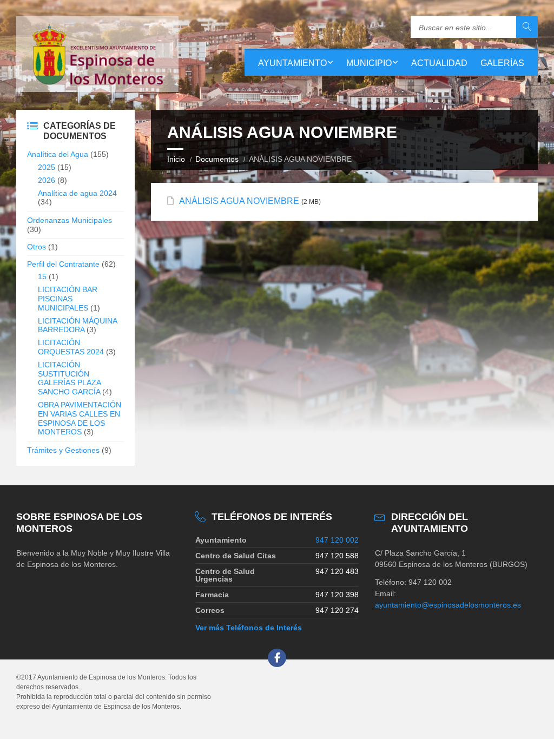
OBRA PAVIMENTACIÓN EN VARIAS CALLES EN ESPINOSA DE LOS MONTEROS (79, 418)
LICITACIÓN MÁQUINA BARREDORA (77, 325)
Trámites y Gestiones (63, 450)
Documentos (217, 159)
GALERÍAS (502, 63)
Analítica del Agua (57, 154)
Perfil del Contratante (63, 264)
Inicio (176, 159)
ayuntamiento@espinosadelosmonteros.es (448, 605)
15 (42, 276)
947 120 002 (337, 540)
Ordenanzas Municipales (69, 220)
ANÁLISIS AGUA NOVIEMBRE (239, 201)
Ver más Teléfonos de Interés (248, 627)
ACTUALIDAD (439, 63)
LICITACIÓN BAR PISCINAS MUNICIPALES (67, 298)
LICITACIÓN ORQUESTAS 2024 (71, 347)
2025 (46, 167)
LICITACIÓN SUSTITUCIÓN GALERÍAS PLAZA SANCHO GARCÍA (69, 378)
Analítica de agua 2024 (77, 193)
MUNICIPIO (369, 63)
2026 (46, 180)
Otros (36, 246)
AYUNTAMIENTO (292, 63)
